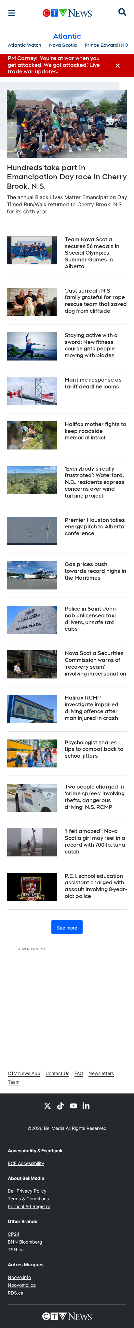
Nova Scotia (63, 45)
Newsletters (101, 1073)
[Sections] (11, 12)
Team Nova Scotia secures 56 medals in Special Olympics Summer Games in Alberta (92, 253)
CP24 (14, 1234)
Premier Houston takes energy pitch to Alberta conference (95, 527)
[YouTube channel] (73, 1105)
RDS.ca (15, 1293)
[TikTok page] (60, 1105)
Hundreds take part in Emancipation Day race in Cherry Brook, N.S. (67, 176)
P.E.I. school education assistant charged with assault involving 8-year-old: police (96, 886)
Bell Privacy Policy (27, 1191)
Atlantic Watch (24, 45)
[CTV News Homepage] (67, 13)
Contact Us (57, 1073)
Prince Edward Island (109, 45)
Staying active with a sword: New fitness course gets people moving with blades (91, 345)
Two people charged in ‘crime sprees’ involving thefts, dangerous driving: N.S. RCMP (95, 797)
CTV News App (24, 1073)
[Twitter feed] (47, 1105)
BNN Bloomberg (25, 1242)
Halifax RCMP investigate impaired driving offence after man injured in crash (91, 708)
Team (14, 1082)
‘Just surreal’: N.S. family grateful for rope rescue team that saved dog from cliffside (96, 301)
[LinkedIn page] (86, 1105)
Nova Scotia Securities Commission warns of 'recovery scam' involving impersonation (95, 663)
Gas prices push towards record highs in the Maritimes (95, 571)
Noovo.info (19, 1277)
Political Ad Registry (29, 1206)
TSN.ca (16, 1249)
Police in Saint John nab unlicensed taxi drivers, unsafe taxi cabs (90, 619)
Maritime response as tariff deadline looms (93, 383)
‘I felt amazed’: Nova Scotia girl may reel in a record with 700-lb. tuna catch (95, 841)
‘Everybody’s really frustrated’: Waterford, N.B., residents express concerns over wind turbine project (95, 482)
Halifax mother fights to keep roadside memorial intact (95, 431)
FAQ (78, 1073)
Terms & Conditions (28, 1198)
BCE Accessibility (26, 1163)
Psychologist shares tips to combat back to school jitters (94, 749)
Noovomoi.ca (22, 1285)
